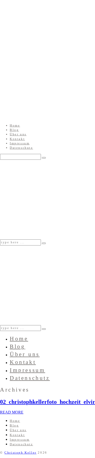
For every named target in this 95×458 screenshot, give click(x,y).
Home (15, 125)
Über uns (18, 134)
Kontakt (17, 139)
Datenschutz (21, 147)
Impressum (19, 143)
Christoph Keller (20, 452)
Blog (14, 130)
